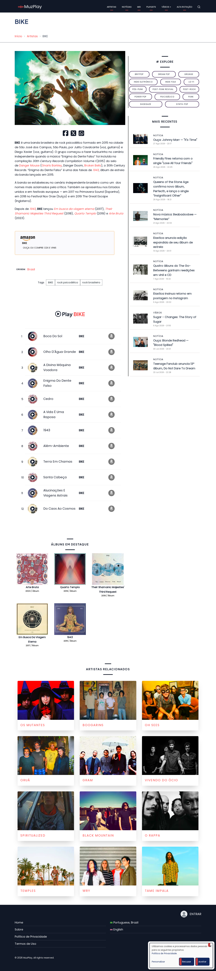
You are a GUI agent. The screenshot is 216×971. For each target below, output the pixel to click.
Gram (88, 780)
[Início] (30, 7)
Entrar (195, 914)
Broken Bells (92, 165)
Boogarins (93, 725)
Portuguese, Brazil (125, 922)
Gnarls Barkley (52, 165)
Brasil (31, 269)
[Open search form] (199, 7)
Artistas (111, 6)
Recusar (186, 961)
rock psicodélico (67, 282)
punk (191, 96)
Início (18, 36)
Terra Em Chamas (57, 461)
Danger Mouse (29, 165)
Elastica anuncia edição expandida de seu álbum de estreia (173, 242)
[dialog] (181, 955)
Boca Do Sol (52, 336)
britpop (139, 74)
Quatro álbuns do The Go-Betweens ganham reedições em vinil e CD (174, 270)
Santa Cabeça (55, 477)
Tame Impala (157, 890)
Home (19, 922)
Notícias (127, 6)
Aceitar (202, 961)
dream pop (164, 74)
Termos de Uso (25, 944)
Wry (86, 890)
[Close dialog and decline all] (210, 945)
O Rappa (152, 835)
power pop (140, 96)
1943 (46, 430)
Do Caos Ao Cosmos (59, 508)
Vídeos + (166, 6)
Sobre (19, 929)
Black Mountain (98, 835)
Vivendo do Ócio (161, 780)
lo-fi (191, 81)
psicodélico (167, 96)
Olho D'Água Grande (59, 352)
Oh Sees (152, 725)
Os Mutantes (32, 725)
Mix (139, 6)
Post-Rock (189, 89)
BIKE (50, 282)
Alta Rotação (184, 6)
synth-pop (182, 104)
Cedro (48, 399)
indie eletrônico (143, 81)
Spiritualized (32, 835)
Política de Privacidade (31, 937)
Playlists (151, 6)
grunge (188, 74)
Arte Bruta (32, 587)
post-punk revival (163, 89)
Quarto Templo (70, 587)
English (118, 929)
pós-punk (137, 89)
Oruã (25, 780)
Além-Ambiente (56, 446)
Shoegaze (145, 104)
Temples (28, 890)
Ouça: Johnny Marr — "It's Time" (175, 140)
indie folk (170, 81)
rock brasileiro (91, 282)
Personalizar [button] (158, 961)
